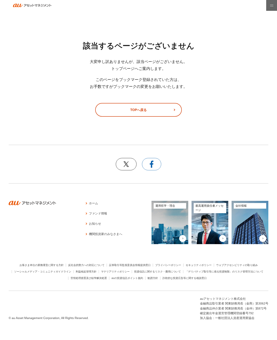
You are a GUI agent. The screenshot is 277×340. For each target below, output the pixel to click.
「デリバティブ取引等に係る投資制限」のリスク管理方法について (224, 271)
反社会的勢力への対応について (86, 265)
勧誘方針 (153, 278)
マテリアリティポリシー (115, 271)
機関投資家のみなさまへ (105, 234)
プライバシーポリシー (168, 265)
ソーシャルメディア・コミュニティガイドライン (42, 271)
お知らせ (95, 223)
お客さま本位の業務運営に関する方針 (41, 265)
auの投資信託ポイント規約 (127, 278)
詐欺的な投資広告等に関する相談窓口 (185, 278)
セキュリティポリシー (199, 265)
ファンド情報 (98, 213)
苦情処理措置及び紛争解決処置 (89, 278)
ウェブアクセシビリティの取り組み (237, 265)
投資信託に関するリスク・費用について (157, 271)
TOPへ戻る (138, 110)
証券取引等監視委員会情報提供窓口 (130, 265)
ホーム (93, 203)
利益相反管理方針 (86, 271)
